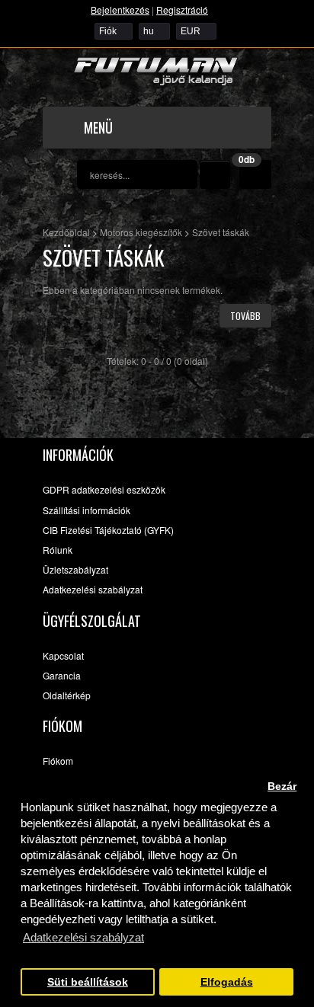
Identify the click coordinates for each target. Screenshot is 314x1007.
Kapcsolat (63, 655)
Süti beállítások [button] (87, 982)
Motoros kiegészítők (141, 231)
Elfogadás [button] (226, 982)
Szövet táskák (220, 231)
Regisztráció (182, 9)
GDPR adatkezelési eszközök (104, 489)
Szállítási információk (86, 510)
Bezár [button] (282, 786)
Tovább (245, 315)
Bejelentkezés (120, 9)
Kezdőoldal (66, 231)
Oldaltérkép (67, 695)
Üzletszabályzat (75, 569)
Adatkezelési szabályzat (93, 589)
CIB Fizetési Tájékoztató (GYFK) (108, 529)
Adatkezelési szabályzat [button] (83, 937)
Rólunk (57, 549)
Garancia (62, 675)
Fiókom (58, 760)
